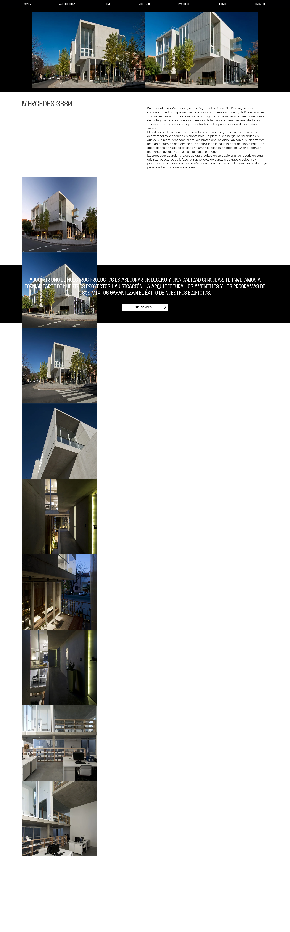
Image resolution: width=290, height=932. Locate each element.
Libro (222, 4)
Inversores (184, 4)
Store (107, 4)
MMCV (27, 4)
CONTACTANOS (143, 307)
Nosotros (144, 4)
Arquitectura (67, 4)
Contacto (259, 4)
